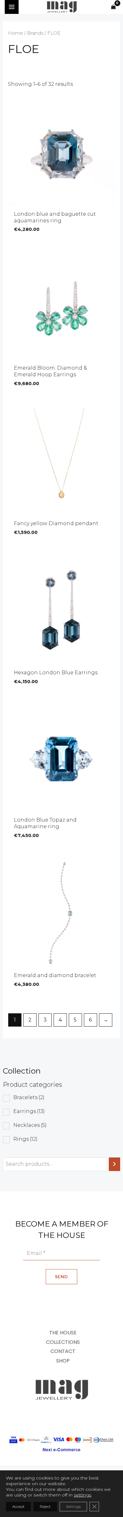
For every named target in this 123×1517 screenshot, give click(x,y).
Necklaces (30, 1125)
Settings (73, 1506)
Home (15, 33)
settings (82, 1495)
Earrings (29, 1111)
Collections (63, 1342)
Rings (25, 1139)
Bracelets (28, 1097)
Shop (63, 1360)
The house (63, 1332)
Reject (45, 1506)
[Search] (114, 1164)
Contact (62, 1351)
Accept (18, 1506)
